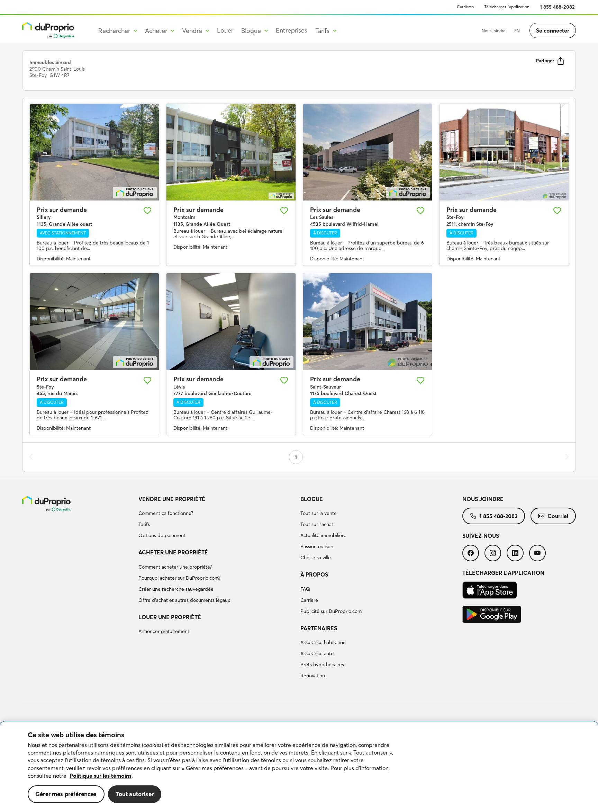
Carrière (309, 600)
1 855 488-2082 (557, 7)
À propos (314, 574)
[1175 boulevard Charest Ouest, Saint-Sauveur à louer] (367, 321)
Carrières (465, 6)
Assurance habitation (323, 642)
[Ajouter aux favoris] (147, 210)
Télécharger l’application (506, 6)
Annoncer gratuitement (163, 631)
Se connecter (552, 30)
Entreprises (291, 30)
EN (517, 30)
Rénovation (312, 675)
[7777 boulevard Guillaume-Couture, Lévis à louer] (231, 321)
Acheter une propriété (173, 552)
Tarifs (144, 524)
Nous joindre (494, 30)
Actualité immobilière (323, 535)
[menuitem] (216, 518)
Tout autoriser (135, 793)
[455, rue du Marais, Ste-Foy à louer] (94, 321)
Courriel (557, 516)
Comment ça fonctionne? (165, 513)
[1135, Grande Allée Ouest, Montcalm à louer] (231, 152)
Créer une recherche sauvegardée (176, 589)
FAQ (305, 589)
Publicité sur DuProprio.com (331, 611)
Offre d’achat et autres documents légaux (184, 600)
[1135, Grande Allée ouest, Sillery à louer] (94, 152)
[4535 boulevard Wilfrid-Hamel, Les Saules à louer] (367, 152)
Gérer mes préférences (66, 793)
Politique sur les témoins (101, 775)
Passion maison (316, 546)
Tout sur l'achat (316, 524)
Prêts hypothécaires (322, 664)
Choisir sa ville (315, 557)
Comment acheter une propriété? (175, 567)
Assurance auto (317, 653)
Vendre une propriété (171, 499)
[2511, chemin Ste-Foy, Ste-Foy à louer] (504, 152)
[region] (299, 766)
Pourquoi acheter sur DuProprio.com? (179, 578)
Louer (225, 30)
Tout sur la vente (318, 513)
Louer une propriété (169, 617)
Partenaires (318, 628)
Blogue (311, 499)
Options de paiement (161, 535)
